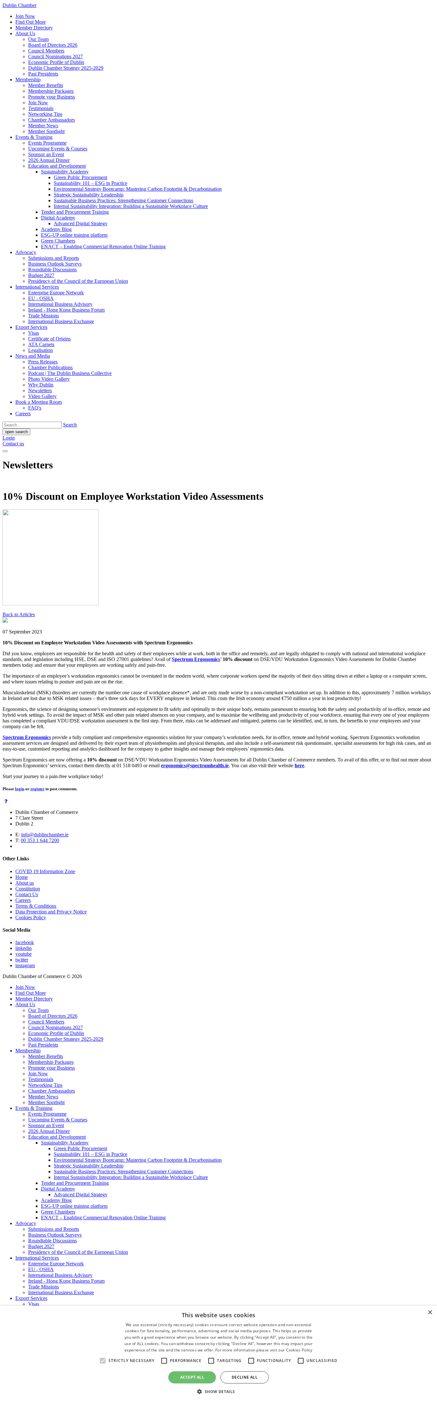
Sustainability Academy (65, 171)
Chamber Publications (50, 367)
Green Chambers (58, 240)
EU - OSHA (41, 298)
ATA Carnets (41, 344)
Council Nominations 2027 (55, 56)
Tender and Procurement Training (75, 212)
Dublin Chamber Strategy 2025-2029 (65, 68)
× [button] (429, 1312)
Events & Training (33, 137)
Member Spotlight (46, 131)
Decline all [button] (245, 1377)
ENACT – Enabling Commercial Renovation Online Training (103, 246)
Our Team (38, 39)
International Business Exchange (61, 321)
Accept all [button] (192, 1377)
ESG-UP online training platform (74, 235)
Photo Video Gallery (49, 379)
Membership (28, 79)
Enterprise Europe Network (56, 292)
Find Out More (30, 22)
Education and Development (57, 166)
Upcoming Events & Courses (57, 148)
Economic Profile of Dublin (56, 62)
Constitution (27, 888)
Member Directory (34, 27)
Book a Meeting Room (38, 402)
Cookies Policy (30, 917)
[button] (218, 1391)
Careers (23, 413)
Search (70, 424)
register (37, 788)
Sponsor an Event (46, 154)
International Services (37, 287)
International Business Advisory (60, 304)
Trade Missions (43, 315)
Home (21, 877)
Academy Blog (56, 229)
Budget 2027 (41, 275)
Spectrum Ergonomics (196, 659)
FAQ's (34, 407)
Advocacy (25, 252)
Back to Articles (19, 614)
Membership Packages (51, 91)
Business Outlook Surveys (55, 264)
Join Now (25, 16)
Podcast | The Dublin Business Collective (70, 373)
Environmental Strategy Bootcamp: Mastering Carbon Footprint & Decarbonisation (138, 189)
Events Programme (47, 143)
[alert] (218, 1354)
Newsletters (40, 390)
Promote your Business (51, 97)
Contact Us (26, 894)
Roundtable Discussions (52, 269)
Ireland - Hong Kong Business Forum (66, 310)
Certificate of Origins (49, 338)
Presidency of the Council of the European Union (78, 281)
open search (16, 431)
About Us (25, 33)
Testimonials (40, 108)
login (19, 788)
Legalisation (40, 350)
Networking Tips (45, 114)
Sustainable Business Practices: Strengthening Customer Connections (123, 200)
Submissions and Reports (53, 258)
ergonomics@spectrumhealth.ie (195, 765)
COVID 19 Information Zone (45, 871)
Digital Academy (58, 217)
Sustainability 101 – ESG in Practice (90, 183)
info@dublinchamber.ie (44, 834)
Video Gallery (42, 396)
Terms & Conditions (35, 906)
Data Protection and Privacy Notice (51, 911)
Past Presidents (43, 73)
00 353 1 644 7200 (40, 840)
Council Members (46, 50)
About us (24, 883)
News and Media (32, 356)
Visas (33, 333)
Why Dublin (40, 384)
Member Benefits (45, 85)
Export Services (31, 327)
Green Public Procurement (80, 177)
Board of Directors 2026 (52, 45)
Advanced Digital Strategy (80, 223)
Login (9, 438)
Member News (43, 125)
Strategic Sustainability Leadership (88, 194)
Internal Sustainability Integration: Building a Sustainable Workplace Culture (131, 206)
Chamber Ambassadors (51, 120)
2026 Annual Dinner (49, 160)
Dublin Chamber (19, 5)
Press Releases (43, 361)
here (299, 765)
